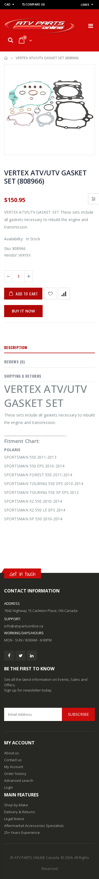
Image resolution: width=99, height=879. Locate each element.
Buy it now (23, 311)
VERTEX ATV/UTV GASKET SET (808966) (45, 177)
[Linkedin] (32, 656)
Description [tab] (15, 347)
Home (6, 58)
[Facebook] (9, 656)
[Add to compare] (64, 294)
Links (85, 4)
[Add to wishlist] (50, 294)
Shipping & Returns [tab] (22, 376)
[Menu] (90, 25)
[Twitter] (20, 656)
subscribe (78, 714)
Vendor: (11, 255)
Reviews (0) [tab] (14, 361)
